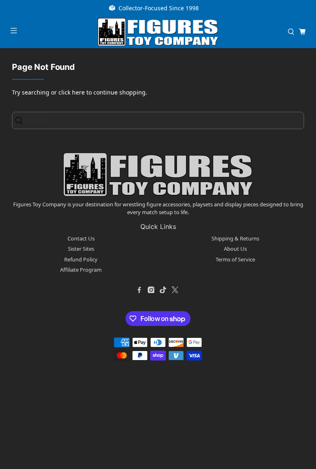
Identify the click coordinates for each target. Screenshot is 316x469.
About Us (235, 248)
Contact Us (81, 238)
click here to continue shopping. (102, 92)
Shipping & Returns (235, 238)
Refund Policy (81, 259)
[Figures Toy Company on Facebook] (139, 290)
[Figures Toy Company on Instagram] (151, 290)
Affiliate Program (81, 269)
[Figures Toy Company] (158, 32)
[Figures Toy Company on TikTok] (163, 290)
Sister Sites (81, 248)
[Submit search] (21, 120)
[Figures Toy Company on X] (175, 290)
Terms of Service (235, 259)
